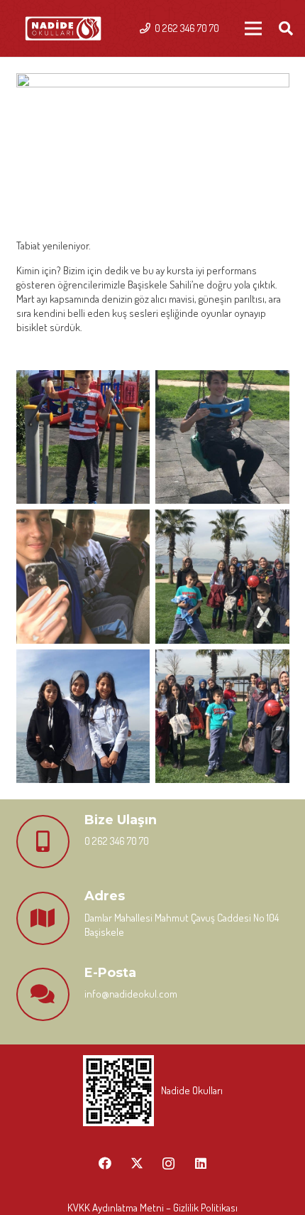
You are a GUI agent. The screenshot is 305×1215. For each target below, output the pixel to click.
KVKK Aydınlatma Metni (115, 1207)
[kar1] (83, 437)
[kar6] (222, 716)
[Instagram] (168, 1163)
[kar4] (222, 576)
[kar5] (83, 716)
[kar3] (83, 576)
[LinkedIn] (200, 1163)
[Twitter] (136, 1163)
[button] (285, 28)
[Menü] (253, 28)
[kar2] (222, 437)
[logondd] (63, 28)
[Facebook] (105, 1163)
